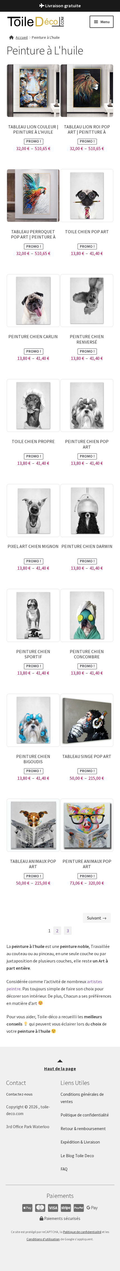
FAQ (64, 1169)
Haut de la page (60, 1068)
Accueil (22, 37)
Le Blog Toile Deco (77, 1155)
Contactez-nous (19, 1094)
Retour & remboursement (83, 1128)
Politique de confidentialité (82, 1232)
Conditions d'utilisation (43, 1239)
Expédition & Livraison (80, 1142)
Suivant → (97, 918)
